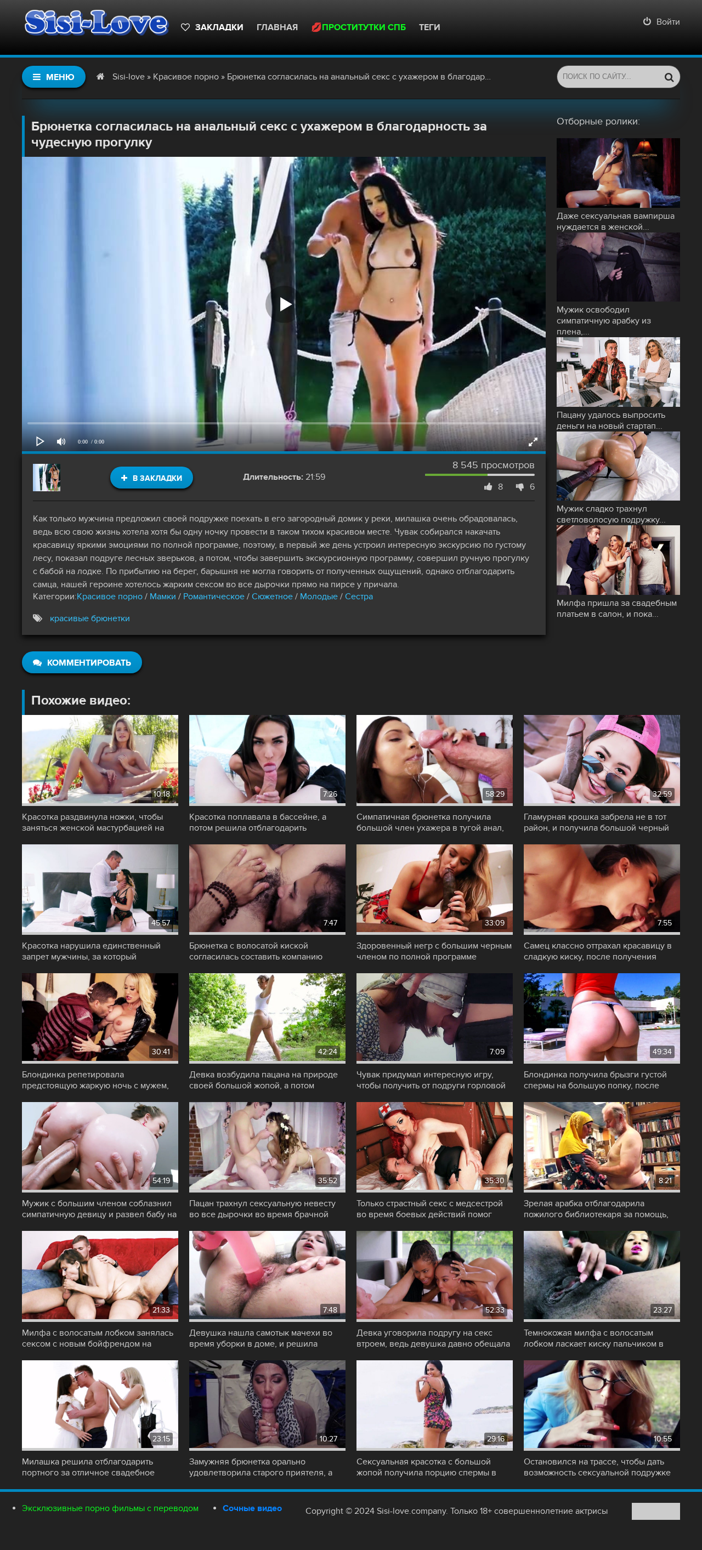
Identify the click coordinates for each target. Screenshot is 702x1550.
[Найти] (669, 77)
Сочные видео (252, 1508)
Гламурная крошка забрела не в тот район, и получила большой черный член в (596, 822)
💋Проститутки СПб (358, 27)
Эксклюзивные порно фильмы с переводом (110, 1508)
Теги (429, 27)
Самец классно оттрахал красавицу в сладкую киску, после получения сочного (598, 951)
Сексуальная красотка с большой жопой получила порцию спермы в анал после (426, 1467)
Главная (277, 27)
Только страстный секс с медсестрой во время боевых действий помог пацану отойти (429, 1209)
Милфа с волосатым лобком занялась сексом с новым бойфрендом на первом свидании (97, 1338)
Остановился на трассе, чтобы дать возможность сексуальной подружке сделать (597, 1467)
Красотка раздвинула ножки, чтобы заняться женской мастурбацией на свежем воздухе (93, 822)
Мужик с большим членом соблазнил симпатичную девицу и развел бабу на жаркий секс (99, 1209)
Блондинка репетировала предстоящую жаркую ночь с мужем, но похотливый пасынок (95, 1080)
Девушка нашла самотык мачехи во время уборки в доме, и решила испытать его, (260, 1338)
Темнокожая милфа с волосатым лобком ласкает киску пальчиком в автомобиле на (594, 1338)
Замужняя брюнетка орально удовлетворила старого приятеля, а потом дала (260, 1467)
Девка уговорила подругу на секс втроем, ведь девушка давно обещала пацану (433, 1338)
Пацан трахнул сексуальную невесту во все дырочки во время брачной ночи (262, 1209)
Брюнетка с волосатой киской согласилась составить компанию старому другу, (255, 951)
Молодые (319, 596)
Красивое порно (110, 596)
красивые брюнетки (90, 618)
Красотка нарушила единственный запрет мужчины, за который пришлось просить (91, 951)
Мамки (163, 596)
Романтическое (214, 596)
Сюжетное (272, 596)
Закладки (219, 27)
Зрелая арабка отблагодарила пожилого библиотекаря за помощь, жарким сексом (596, 1209)
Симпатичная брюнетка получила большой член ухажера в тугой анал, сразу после (430, 822)
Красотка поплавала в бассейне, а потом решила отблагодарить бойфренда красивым (257, 822)
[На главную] (96, 27)
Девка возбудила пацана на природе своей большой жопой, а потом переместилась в (263, 1080)
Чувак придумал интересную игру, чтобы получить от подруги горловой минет (431, 1080)
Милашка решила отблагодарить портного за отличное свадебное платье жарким (88, 1467)
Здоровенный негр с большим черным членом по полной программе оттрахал (434, 951)
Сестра (359, 596)
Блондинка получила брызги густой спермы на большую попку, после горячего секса (595, 1080)
